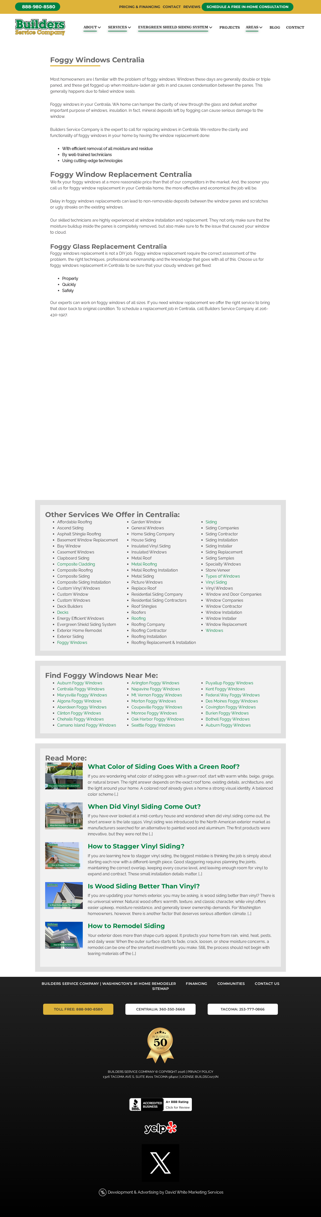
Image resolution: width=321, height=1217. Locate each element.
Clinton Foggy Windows (79, 713)
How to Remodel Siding (126, 926)
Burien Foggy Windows (227, 713)
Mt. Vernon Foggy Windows (156, 695)
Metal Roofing (144, 564)
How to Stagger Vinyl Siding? (136, 846)
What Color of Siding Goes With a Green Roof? (164, 766)
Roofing (138, 618)
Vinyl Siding (216, 582)
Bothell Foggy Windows (228, 719)
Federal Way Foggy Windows (233, 695)
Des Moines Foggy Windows (232, 701)
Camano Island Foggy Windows (86, 725)
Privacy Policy (200, 1072)
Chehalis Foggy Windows (80, 719)
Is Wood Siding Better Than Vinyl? (144, 886)
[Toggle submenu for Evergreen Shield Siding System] (210, 27)
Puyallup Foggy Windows (229, 683)
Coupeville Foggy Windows (156, 707)
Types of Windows (223, 576)
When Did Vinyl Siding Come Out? (144, 806)
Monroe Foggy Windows (154, 713)
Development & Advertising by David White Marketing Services (165, 1192)
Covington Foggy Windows (231, 707)
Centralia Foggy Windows (81, 689)
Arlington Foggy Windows (155, 683)
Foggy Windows (72, 642)
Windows (214, 630)
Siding (211, 522)
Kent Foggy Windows (225, 689)
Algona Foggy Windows (79, 701)
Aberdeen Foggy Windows (82, 707)
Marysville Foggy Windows (82, 695)
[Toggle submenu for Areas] (260, 27)
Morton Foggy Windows (153, 701)
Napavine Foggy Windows (155, 689)
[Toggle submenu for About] (99, 27)
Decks (62, 612)
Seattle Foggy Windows (153, 725)
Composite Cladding (76, 564)
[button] (37, 7)
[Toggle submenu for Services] (129, 27)
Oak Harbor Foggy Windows (157, 719)
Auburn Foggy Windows (79, 683)
